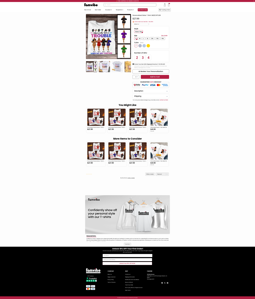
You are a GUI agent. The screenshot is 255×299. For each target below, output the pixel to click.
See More (127, 244)
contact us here (163, 100)
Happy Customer (111, 277)
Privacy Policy (111, 279)
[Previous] (86, 67)
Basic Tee (138, 32)
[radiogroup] (150, 57)
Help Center (128, 290)
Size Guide (164, 35)
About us (110, 274)
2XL (152, 38)
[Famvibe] (91, 4)
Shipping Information (130, 277)
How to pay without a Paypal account (134, 287)
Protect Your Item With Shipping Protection (149, 64)
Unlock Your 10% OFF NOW (127, 263)
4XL (163, 38)
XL (147, 38)
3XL (157, 38)
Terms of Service (111, 282)
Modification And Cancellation (132, 279)
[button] (108, 9)
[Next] (130, 67)
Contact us (127, 274)
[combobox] (130, 4)
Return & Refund (129, 282)
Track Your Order (129, 285)
